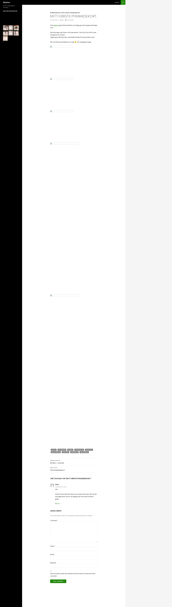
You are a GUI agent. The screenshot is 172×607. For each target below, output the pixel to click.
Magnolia (89, 449)
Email (52, 554)
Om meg (117, 2)
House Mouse (79, 449)
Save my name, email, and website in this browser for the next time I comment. (73, 575)
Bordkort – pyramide (57, 462)
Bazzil (54, 449)
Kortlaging (65, 12)
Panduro (65, 452)
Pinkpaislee (74, 452)
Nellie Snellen (56, 452)
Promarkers (84, 452)
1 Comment (70, 20)
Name (52, 546)
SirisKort (6, 2)
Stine (57, 484)
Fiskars (70, 449)
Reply (58, 503)
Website (53, 563)
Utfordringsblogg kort (57, 469)
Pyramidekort (75, 12)
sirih (62, 20)
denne (56, 25)
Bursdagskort (55, 12)
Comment (54, 520)
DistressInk (62, 449)
